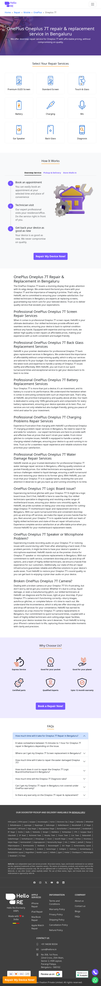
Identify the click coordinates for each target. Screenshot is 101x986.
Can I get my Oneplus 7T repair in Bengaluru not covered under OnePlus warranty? (47, 787)
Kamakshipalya (85, 849)
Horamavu (87, 839)
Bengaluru (78, 812)
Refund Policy (56, 930)
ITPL (75, 832)
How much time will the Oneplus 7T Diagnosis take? (41, 778)
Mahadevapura (15, 825)
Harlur (52, 822)
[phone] (95, 972)
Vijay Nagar (32, 828)
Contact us (80, 906)
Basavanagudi (53, 845)
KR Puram (21, 828)
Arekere (40, 849)
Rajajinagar (39, 825)
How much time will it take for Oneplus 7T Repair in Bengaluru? (46, 735)
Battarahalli (86, 835)
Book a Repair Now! (50, 706)
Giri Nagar (66, 845)
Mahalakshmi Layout (15, 852)
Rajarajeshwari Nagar (47, 828)
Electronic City (62, 822)
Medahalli (13, 856)
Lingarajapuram (39, 842)
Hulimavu (73, 849)
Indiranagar (50, 825)
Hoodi (70, 839)
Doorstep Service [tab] (32, 172)
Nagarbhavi (30, 852)
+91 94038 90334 (49, 944)
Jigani (60, 852)
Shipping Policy (56, 919)
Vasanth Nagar (60, 839)
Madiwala (41, 845)
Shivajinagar (39, 839)
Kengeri (46, 832)
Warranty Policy (57, 909)
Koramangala (43, 822)
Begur (72, 822)
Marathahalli (76, 825)
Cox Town (75, 835)
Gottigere (62, 849)
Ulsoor (49, 839)
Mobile (27, 12)
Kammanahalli (25, 842)
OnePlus (38, 12)
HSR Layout (12, 822)
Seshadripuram (27, 839)
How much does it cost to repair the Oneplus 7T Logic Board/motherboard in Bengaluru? (42, 770)
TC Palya (22, 856)
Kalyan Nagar (13, 842)
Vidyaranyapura (13, 845)
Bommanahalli (74, 828)
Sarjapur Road (85, 832)
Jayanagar (28, 825)
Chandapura (76, 852)
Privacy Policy (56, 914)
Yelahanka (36, 832)
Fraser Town (63, 835)
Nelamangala (88, 852)
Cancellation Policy (58, 924)
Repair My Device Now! (20, 980)
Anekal (66, 852)
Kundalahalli (86, 828)
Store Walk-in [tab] (70, 172)
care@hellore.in (49, 949)
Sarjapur (32, 822)
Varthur (78, 839)
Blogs (77, 911)
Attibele (53, 852)
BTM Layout (22, 822)
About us (79, 900)
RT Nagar (11, 832)
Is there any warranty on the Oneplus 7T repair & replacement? (46, 795)
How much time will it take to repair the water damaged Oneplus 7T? (47, 761)
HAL (66, 842)
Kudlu (28, 832)
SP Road (22, 835)
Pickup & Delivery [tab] (52, 172)
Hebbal (72, 842)
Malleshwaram (63, 825)
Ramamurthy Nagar (54, 842)
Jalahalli (80, 842)
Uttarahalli (12, 835)
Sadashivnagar (13, 839)
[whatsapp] (95, 980)
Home (8, 12)
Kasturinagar (51, 849)
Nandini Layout (41, 852)
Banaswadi (12, 828)
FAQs (77, 916)
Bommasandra (28, 845)
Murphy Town (49, 835)
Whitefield (89, 822)
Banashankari (62, 828)
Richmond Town (35, 835)
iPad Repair (37, 911)
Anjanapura (29, 849)
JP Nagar (87, 825)
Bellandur (80, 822)
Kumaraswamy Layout (82, 845)
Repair (17, 12)
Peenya (88, 842)
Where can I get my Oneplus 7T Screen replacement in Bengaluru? (48, 753)
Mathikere (55, 832)
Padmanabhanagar (15, 849)
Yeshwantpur (66, 832)
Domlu (21, 832)
